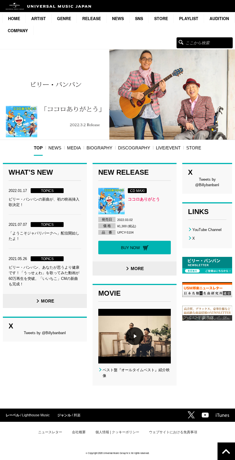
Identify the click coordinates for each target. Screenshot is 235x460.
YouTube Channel (207, 230)
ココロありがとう (144, 199)
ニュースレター (50, 432)
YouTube (205, 415)
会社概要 (79, 432)
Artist (38, 18)
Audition (219, 18)
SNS (139, 18)
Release (91, 18)
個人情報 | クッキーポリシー (117, 432)
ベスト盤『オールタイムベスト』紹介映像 (136, 373)
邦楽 (77, 415)
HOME (14, 18)
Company (18, 30)
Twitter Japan (191, 414)
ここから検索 (181, 42)
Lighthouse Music (36, 415)
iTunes (222, 415)
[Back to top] (226, 451)
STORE (161, 18)
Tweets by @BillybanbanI (45, 333)
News (118, 18)
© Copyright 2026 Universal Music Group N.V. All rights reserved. (117, 453)
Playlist (188, 18)
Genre (64, 18)
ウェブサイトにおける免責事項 (173, 432)
